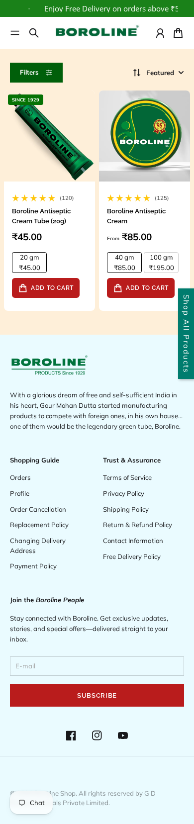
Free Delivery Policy (132, 556)
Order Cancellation (38, 509)
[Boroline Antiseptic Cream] (144, 136)
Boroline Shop (55, 793)
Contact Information (133, 541)
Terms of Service (127, 477)
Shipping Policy (126, 509)
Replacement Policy (39, 525)
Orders (20, 477)
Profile (19, 493)
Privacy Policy (123, 493)
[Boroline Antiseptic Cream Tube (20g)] (49, 136)
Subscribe (97, 695)
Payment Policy (33, 566)
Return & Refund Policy (137, 525)
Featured (160, 73)
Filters (29, 72)
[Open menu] (15, 33)
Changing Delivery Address (38, 545)
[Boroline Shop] (97, 32)
